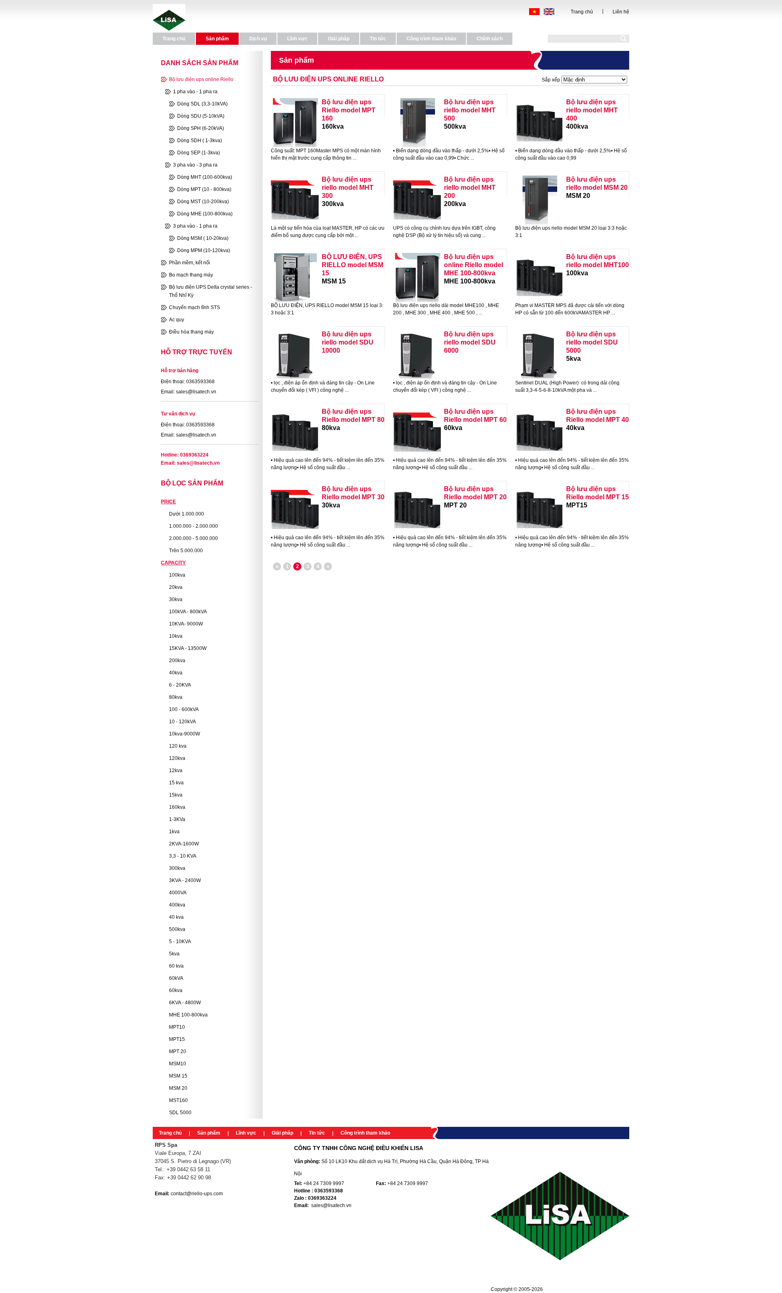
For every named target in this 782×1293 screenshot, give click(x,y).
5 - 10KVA (180, 941)
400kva (177, 905)
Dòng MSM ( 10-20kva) (202, 238)
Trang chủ (582, 12)
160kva (177, 807)
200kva (177, 660)
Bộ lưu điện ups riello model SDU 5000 (592, 342)
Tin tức (317, 1133)
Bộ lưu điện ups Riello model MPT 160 (349, 110)
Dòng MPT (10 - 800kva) (204, 189)
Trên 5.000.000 (186, 550)
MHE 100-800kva (188, 1015)
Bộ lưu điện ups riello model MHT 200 (470, 187)
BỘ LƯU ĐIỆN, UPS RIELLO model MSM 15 (352, 265)
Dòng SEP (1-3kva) (198, 153)
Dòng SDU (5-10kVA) (200, 116)
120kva (177, 758)
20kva (175, 587)
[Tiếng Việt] (534, 11)
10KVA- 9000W (186, 624)
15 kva (176, 783)
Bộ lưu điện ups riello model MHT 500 (470, 110)
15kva (175, 795)
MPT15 (177, 1039)
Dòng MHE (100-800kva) (205, 214)
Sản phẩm (208, 1133)
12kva (175, 770)
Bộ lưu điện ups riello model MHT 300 (347, 187)
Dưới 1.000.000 (186, 514)
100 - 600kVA (184, 709)
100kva (177, 575)
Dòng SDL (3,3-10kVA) (202, 104)
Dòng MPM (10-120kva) (203, 250)
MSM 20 (178, 1088)
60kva (175, 990)
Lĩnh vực (246, 1133)
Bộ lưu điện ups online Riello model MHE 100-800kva (473, 265)
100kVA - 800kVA (188, 612)
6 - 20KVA (180, 685)
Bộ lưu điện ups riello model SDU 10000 (347, 342)
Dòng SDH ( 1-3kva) (199, 140)
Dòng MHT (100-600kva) (204, 177)
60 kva (176, 966)
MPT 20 (177, 1051)
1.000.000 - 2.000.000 (193, 526)
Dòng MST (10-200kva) (203, 201)
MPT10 (177, 1027)
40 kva (176, 917)
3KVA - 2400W (185, 880)
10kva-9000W (184, 734)
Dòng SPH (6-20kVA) (200, 128)
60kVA (176, 978)
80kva (175, 697)
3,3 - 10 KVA (182, 856)
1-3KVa (177, 819)
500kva (177, 929)
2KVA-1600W (184, 844)
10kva (175, 636)
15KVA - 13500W (187, 648)
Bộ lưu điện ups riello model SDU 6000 (470, 342)
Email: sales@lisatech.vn (188, 392)
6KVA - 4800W (185, 1002)
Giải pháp (282, 1133)
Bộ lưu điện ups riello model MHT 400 (592, 110)
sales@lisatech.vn (198, 463)
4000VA (178, 893)
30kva (175, 599)
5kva (174, 954)
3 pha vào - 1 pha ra (195, 226)
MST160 (178, 1100)
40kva (175, 673)
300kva (177, 868)
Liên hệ (621, 12)
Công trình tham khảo (365, 1133)
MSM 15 (178, 1076)
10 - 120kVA (182, 721)
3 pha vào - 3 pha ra (195, 165)
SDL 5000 (180, 1112)
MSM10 (177, 1064)
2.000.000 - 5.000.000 (193, 538)
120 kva (178, 746)
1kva (174, 831)
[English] (549, 11)
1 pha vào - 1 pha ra (195, 91)
